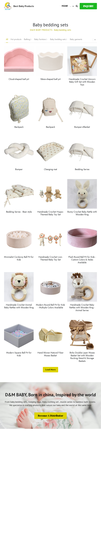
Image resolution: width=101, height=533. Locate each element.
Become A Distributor (50, 415)
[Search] (77, 6)
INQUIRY (88, 6)
